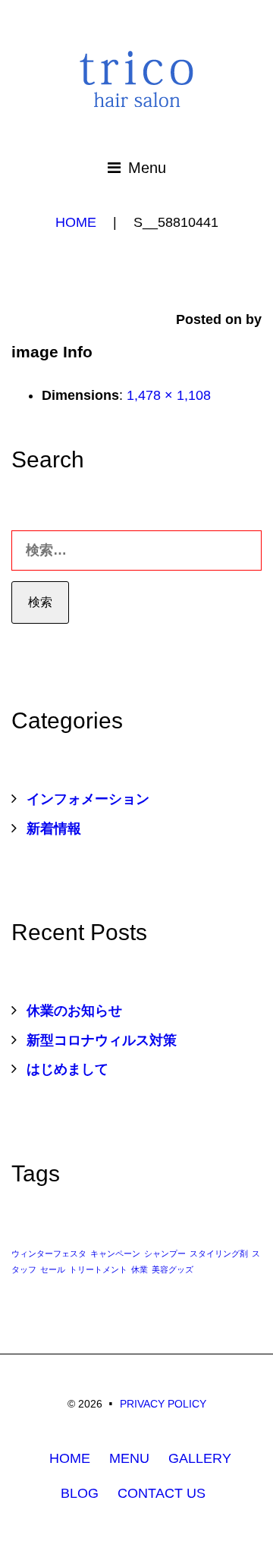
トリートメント (98, 1269)
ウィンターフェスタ (48, 1253)
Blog (80, 1493)
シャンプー (165, 1253)
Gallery (199, 1458)
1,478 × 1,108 (169, 395)
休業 (139, 1269)
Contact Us (162, 1493)
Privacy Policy (163, 1404)
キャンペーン (115, 1253)
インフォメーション (88, 799)
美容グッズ (172, 1269)
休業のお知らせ (74, 1010)
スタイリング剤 (219, 1253)
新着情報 (54, 828)
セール (52, 1269)
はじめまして (67, 1069)
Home (75, 222)
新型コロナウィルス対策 (102, 1040)
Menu (147, 167)
